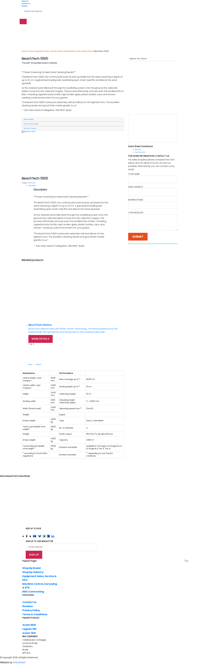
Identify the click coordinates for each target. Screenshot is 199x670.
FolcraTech (19, 662)
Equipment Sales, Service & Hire (48, 51)
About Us (25, 1)
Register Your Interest (138, 59)
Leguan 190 (29, 629)
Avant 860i (29, 625)
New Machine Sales (72, 51)
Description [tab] (32, 185)
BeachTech (87, 51)
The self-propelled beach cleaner (39, 62)
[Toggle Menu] (23, 21)
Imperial (38, 364)
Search (72, 10)
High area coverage (30, 128)
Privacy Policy (31, 610)
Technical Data (140, 152)
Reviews (25, 6)
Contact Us (26, 4)
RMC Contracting (33, 591)
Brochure (138, 149)
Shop (30, 51)
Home (24, 51)
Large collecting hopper (31, 124)
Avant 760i (29, 633)
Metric (30, 364)
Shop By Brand (31, 568)
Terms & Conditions (34, 614)
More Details (40, 338)
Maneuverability (29, 119)
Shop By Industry (32, 572)
